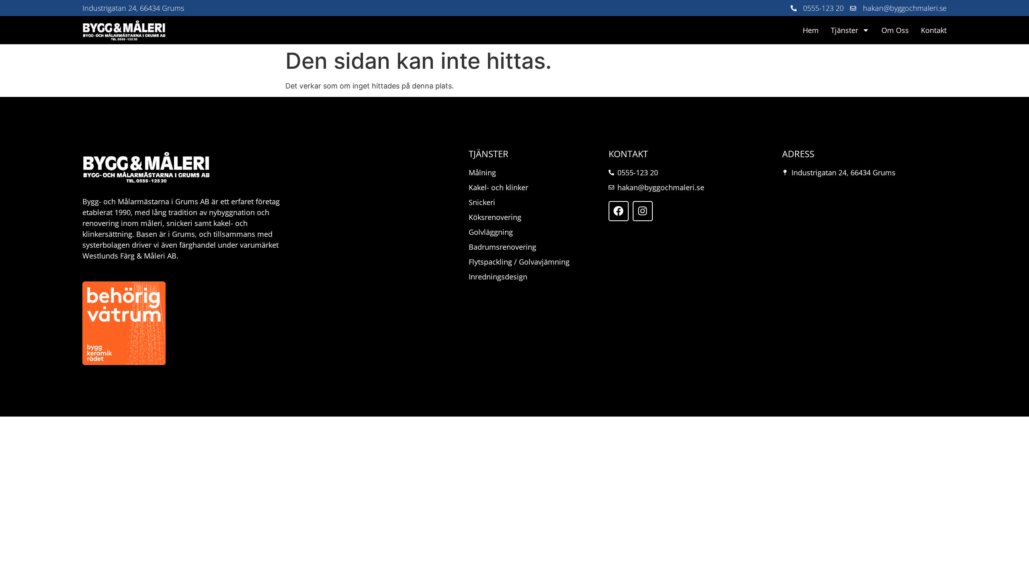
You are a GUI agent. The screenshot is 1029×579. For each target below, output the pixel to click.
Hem (811, 30)
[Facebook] (619, 211)
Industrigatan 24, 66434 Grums (133, 8)
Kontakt (934, 30)
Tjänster (844, 30)
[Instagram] (643, 211)
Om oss (895, 30)
